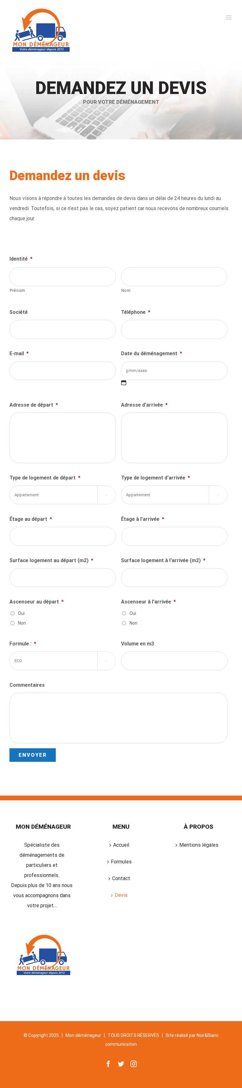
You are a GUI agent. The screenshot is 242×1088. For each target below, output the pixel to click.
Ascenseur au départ (36, 602)
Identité (20, 259)
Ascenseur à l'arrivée (148, 602)
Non (22, 623)
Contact (121, 878)
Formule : (22, 644)
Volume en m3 (137, 644)
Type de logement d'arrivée (155, 478)
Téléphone (135, 312)
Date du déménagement (151, 353)
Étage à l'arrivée (142, 519)
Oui (21, 613)
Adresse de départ (33, 405)
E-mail (19, 353)
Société (18, 312)
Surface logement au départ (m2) (51, 560)
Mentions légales (198, 845)
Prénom (17, 290)
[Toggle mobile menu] (229, 17)
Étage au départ (30, 519)
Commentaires (27, 685)
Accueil (121, 845)
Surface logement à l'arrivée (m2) (163, 560)
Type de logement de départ (44, 478)
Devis (121, 895)
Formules (121, 862)
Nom (126, 290)
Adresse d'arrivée (144, 405)
